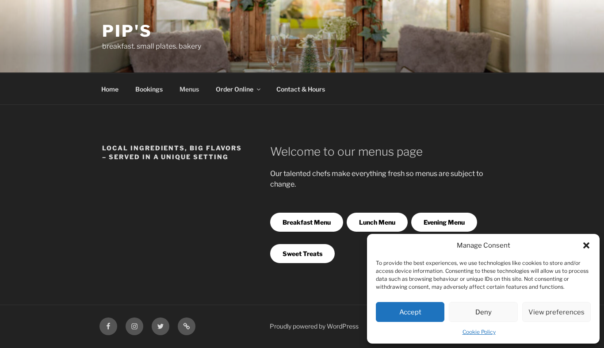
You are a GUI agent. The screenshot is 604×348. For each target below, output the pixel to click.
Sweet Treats (302, 253)
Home (110, 89)
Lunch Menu (377, 222)
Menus (189, 89)
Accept (410, 312)
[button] (586, 245)
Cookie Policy (479, 332)
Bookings (149, 89)
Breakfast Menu (307, 222)
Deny (483, 312)
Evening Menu (444, 222)
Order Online (234, 89)
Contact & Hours (300, 89)
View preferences (556, 312)
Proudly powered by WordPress (314, 326)
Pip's (127, 31)
